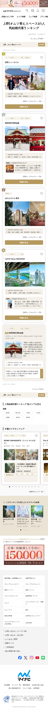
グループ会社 (27, 688)
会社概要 (7, 685)
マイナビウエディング (10, 539)
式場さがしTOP (7, 16)
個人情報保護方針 (15, 688)
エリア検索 (21, 16)
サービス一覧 (16, 685)
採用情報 (36, 688)
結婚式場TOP (24, 539)
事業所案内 (26, 685)
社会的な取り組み (38, 685)
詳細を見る (24, 107)
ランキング (34, 539)
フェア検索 (32, 16)
